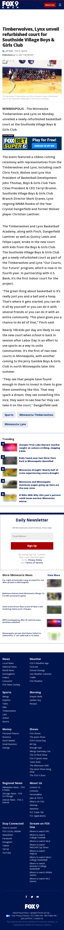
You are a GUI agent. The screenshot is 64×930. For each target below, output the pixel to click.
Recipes (33, 703)
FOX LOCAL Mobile (11, 831)
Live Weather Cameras (40, 673)
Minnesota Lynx (15, 424)
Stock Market (8, 740)
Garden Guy (35, 700)
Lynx (4, 714)
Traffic (33, 677)
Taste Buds (35, 762)
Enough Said (36, 747)
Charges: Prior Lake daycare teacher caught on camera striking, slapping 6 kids (39, 447)
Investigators (8, 673)
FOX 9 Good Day (38, 740)
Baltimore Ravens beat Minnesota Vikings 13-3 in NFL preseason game (23, 594)
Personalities (36, 794)
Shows (34, 729)
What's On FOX (37, 801)
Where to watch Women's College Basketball (38, 866)
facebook (26, 896)
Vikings (5, 696)
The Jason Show (37, 737)
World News (8, 670)
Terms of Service (34, 562)
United (5, 718)
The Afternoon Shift (39, 765)
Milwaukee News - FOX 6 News (13, 788)
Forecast (34, 666)
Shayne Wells (36, 696)
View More (53, 575)
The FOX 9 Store (38, 775)
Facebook (7, 838)
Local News (8, 663)
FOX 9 (17, 51)
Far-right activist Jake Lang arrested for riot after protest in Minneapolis (23, 581)
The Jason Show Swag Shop (40, 770)
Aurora (5, 721)
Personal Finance (10, 733)
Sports (24, 51)
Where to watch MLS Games (40, 880)
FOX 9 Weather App (39, 663)
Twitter (5, 845)
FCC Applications (38, 815)
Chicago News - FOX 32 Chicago (12, 795)
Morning (35, 692)
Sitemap (34, 805)
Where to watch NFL (40, 831)
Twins (5, 703)
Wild (4, 707)
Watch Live (50, 5)
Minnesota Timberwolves (36, 415)
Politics (5, 677)
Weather (35, 659)
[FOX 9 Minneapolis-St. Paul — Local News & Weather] (11, 4)
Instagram (7, 842)
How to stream (9, 827)
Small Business (9, 744)
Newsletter (7, 834)
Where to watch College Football (37, 836)
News (6, 659)
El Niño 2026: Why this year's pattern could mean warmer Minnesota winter (40, 498)
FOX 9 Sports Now (38, 758)
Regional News (12, 783)
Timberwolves (9, 710)
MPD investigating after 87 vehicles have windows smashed (21, 621)
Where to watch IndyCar (37, 852)
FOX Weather (36, 681)
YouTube (6, 852)
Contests (34, 790)
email (37, 896)
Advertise (34, 808)
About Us (36, 783)
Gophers (6, 700)
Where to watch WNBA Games (41, 873)
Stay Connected (13, 823)
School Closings (37, 670)
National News (9, 666)
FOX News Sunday (11, 684)
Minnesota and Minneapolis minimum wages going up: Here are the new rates (39, 484)
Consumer (7, 681)
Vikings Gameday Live (40, 751)
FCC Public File (37, 812)
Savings (6, 747)
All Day (33, 744)
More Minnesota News (17, 575)
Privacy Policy (35, 560)
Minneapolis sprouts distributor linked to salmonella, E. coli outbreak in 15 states (21, 634)
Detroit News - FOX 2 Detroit (12, 801)
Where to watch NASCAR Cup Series (39, 846)
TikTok (5, 849)
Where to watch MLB (40, 841)
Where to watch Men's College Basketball (40, 858)
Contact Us (35, 787)
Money (6, 729)
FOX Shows (35, 733)
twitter (32, 896)
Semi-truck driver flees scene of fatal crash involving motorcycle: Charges (22, 607)
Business (6, 737)
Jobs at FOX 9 (36, 798)
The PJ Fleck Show (38, 754)
